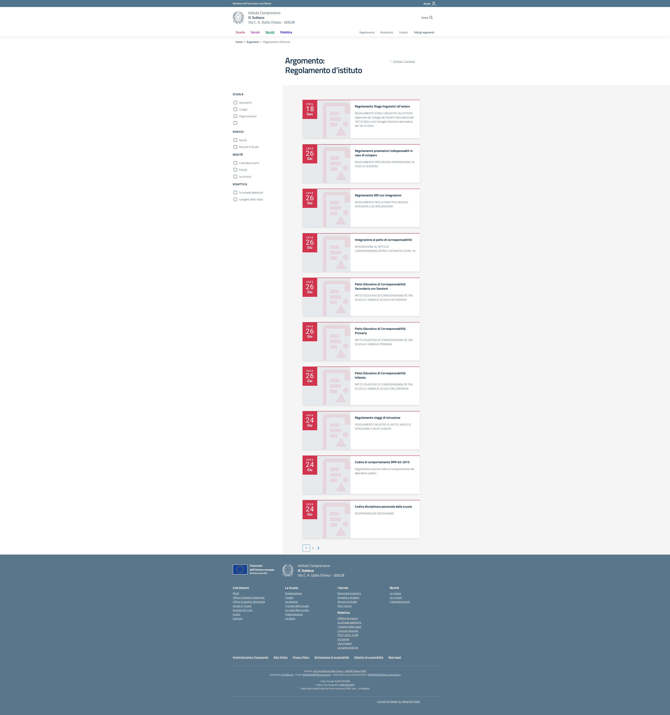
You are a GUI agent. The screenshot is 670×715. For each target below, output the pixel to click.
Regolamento (366, 32)
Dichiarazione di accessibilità (331, 657)
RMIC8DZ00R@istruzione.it (316, 674)
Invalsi (236, 614)
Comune (237, 618)
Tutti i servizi (344, 606)
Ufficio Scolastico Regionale (249, 597)
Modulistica (386, 32)
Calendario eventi (249, 163)
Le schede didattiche (251, 192)
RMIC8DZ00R (347, 685)
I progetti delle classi (251, 199)
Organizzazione (248, 116)
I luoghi (243, 109)
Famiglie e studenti (348, 597)
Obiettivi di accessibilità (368, 657)
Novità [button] (270, 32)
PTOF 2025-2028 (347, 635)
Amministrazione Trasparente (250, 657)
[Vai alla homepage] (238, 17)
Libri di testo (344, 643)
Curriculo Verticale (347, 631)
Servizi (243, 140)
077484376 (287, 674)
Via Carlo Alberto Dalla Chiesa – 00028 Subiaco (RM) (339, 671)
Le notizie (395, 593)
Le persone (291, 602)
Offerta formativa (347, 618)
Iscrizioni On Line (242, 610)
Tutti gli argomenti (424, 32)
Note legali (394, 657)
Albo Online (281, 657)
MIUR (236, 593)
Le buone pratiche (347, 647)
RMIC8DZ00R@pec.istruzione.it (384, 674)
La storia (290, 618)
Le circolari (245, 176)
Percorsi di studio (347, 602)
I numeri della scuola (297, 606)
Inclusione (343, 639)
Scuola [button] (240, 32)
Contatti (403, 32)
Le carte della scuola (297, 610)
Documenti (245, 102)
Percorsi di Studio (249, 147)
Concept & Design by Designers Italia (398, 701)
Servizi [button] (255, 32)
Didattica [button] (286, 32)
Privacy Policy (301, 657)
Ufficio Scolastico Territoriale (249, 602)
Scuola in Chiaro (242, 606)
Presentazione (293, 593)
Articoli (243, 170)
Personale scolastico (349, 593)
